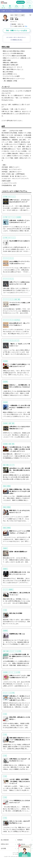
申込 (26, 26)
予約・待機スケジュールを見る (16, 30)
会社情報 (3, 848)
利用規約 (20, 840)
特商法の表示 (5, 844)
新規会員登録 (20, 2)
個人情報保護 (5, 840)
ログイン (29, 2)
